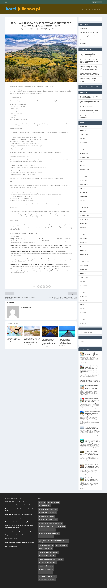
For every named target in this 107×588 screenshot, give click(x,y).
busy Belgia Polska (44, 506)
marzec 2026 (83, 146)
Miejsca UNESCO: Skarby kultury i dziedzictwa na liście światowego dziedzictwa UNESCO (36, 239)
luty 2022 (82, 200)
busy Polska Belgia (44, 526)
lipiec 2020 (83, 273)
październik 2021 (84, 215)
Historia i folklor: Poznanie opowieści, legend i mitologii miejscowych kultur (32, 258)
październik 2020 (84, 262)
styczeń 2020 (83, 296)
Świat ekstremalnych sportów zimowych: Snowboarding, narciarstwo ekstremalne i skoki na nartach (49, 342)
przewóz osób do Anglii (46, 566)
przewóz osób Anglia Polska (47, 562)
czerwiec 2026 (83, 134)
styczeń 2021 (83, 250)
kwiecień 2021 (83, 238)
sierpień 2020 (83, 269)
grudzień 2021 (84, 207)
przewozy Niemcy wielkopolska (48, 552)
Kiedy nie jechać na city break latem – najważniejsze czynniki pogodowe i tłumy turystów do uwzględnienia (89, 368)
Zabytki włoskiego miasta (87, 106)
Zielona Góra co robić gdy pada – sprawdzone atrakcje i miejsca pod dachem (89, 80)
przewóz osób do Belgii (46, 569)
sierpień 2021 (83, 223)
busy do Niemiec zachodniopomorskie (50, 523)
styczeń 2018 (83, 304)
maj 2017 (82, 308)
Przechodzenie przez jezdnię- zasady (15, 518)
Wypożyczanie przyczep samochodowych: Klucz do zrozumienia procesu (92, 441)
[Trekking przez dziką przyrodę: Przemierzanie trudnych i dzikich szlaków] (15, 331)
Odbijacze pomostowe (11, 538)
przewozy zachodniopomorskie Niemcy (51, 559)
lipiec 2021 (83, 227)
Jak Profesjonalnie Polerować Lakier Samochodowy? (89, 102)
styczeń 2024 (83, 180)
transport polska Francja (47, 580)
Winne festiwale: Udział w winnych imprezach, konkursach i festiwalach (31, 264)
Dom (81, 9)
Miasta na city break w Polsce (88, 36)
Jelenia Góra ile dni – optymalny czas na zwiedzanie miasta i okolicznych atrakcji (89, 54)
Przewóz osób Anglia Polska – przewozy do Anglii (18, 514)
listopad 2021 (83, 211)
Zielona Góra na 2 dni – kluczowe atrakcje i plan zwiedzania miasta (89, 73)
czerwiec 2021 (83, 231)
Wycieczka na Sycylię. (11, 546)
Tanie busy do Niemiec (45, 573)
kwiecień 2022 (83, 192)
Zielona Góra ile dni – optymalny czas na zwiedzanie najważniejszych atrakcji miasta (90, 61)
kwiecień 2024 (83, 177)
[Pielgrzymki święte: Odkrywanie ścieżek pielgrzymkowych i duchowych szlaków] (67, 331)
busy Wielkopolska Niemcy (47, 530)
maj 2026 (82, 138)
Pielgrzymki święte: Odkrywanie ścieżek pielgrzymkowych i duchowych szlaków (65, 341)
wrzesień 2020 (84, 265)
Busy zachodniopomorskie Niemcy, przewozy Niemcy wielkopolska (89, 111)
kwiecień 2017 (83, 312)
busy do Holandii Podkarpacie (48, 509)
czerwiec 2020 (83, 277)
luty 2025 (82, 165)
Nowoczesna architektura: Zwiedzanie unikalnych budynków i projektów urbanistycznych (90, 414)
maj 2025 (82, 161)
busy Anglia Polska (53, 502)
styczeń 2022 (83, 204)
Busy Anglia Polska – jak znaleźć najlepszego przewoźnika (89, 96)
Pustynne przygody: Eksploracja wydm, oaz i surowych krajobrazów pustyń (89, 428)
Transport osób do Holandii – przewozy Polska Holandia (20, 522)
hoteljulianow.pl (33, 29)
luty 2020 (82, 292)
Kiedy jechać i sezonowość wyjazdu (89, 32)
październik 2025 (84, 157)
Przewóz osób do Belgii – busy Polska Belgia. (17, 501)
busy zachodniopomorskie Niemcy (49, 533)
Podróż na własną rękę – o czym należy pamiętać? (19, 505)
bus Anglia (42, 502)
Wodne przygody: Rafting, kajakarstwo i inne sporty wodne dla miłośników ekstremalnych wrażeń (32, 340)
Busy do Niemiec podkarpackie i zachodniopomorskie (20, 535)
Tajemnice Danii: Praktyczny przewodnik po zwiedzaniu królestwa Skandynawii (33, 269)
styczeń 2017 (83, 323)
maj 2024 (82, 173)
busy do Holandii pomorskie (47, 512)
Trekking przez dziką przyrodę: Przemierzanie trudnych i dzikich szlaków (14, 339)
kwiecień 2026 (83, 142)
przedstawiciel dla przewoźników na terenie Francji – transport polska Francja (19, 526)
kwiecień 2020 (83, 285)
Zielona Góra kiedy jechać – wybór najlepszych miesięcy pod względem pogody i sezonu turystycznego (90, 68)
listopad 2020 (83, 258)
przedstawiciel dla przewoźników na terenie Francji (52, 541)
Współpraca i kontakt (92, 9)
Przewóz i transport (85, 40)
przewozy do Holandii (45, 549)
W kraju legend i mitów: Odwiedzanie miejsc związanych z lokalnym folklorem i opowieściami (89, 454)
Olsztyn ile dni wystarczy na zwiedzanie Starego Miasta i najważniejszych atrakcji (89, 467)
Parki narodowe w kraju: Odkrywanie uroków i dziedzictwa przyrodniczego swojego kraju (36, 245)
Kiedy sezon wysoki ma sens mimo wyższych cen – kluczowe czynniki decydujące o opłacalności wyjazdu (90, 401)
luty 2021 (82, 246)
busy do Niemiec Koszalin (46, 516)
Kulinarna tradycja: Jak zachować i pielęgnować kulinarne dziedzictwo (91, 354)
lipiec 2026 (83, 130)
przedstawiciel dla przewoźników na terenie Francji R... (27, 2)
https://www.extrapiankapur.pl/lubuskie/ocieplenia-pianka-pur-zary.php (90, 381)
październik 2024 (84, 169)
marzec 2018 (83, 300)
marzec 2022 (83, 196)
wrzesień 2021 (84, 219)
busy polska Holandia (58, 526)
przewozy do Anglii (61, 545)
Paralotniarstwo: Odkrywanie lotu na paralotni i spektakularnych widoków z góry (34, 251)
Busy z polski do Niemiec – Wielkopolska (87, 116)
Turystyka (48, 29)
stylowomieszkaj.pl (32, 233)
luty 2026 (82, 150)
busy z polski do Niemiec (46, 537)
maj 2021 (82, 235)
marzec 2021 (83, 242)
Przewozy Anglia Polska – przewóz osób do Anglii (18, 531)
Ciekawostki (83, 28)
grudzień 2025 (84, 153)
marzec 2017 (83, 316)
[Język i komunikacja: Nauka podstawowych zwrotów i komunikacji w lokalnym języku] (41, 58)
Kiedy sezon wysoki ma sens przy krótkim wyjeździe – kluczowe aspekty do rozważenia (89, 388)
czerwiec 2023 (83, 184)
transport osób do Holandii (47, 576)
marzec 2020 (83, 289)
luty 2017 (82, 320)
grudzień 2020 (84, 254)
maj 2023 (82, 188)
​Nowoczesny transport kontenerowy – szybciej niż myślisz (19, 509)
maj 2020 (82, 281)
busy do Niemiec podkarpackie (48, 519)
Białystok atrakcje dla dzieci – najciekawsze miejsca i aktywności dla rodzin (89, 480)
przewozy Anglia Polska (46, 545)
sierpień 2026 (83, 126)
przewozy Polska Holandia (47, 555)
